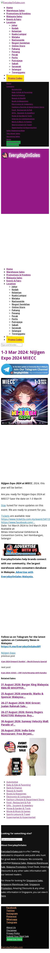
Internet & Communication (23, 119)
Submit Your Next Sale (17, 936)
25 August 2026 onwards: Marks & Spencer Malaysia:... (22, 695)
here (3, 895)
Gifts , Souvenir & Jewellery (23, 113)
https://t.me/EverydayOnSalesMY (21, 646)
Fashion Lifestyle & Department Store (28, 107)
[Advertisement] (25, 187)
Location (11, 22)
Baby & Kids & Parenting (22, 92)
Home (9, 7)
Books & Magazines (20, 101)
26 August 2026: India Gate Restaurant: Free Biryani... (18, 732)
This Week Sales (13, 133)
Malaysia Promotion (16, 866)
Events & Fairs (13, 19)
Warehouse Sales (15, 10)
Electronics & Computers (22, 104)
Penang (16, 51)
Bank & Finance (18, 95)
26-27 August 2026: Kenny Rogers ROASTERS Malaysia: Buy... (22, 713)
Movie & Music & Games (22, 122)
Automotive (17, 89)
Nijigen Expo (8, 652)
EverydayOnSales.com (12, 851)
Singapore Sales (35, 880)
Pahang (16, 48)
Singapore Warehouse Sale (14, 884)
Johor (14, 25)
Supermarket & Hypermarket (24, 128)
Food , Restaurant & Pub (22, 110)
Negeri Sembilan (21, 42)
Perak (15, 54)
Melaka (16, 37)
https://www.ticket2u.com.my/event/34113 (25, 519)
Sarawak (16, 66)
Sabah (15, 63)
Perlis (15, 57)
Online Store (18, 45)
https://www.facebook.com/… (18, 522)
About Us (11, 927)
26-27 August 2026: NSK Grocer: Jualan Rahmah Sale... (21, 704)
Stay (3, 505)
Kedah (15, 28)
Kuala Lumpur (19, 34)
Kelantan (16, 31)
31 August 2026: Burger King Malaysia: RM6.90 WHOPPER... (25, 686)
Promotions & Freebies (18, 13)
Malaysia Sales (14, 16)
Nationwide (18, 40)
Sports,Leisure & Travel (22, 125)
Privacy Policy (13, 933)
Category (10, 86)
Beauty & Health (19, 98)
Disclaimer (11, 930)
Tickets (5, 515)
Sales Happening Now (15, 130)
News (8, 139)
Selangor (16, 69)
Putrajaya (17, 60)
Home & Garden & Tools (22, 116)
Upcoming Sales (13, 136)
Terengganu (18, 72)
